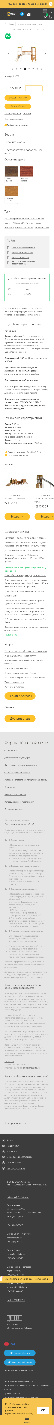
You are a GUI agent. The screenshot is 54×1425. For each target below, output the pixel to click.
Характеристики (12, 113)
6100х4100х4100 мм (15, 142)
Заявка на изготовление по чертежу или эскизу (25, 780)
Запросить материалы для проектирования (23, 262)
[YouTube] (6, 1345)
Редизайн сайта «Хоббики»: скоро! (27, 4)
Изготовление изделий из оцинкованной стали (25, 651)
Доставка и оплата (13, 119)
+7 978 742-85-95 (15, 1258)
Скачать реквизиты (20, 696)
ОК (43, 1410)
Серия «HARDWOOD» (14, 223)
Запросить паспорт (20, 258)
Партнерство (14, 1162)
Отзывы (27, 113)
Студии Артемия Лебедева (20, 1328)
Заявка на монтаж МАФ (15, 794)
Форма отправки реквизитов (17, 772)
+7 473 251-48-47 (15, 1291)
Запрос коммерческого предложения (20, 765)
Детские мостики (41, 227)
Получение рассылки (13, 809)
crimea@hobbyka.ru (16, 1254)
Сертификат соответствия (23, 248)
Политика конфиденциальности (18, 1381)
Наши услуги (13, 1145)
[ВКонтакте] (13, 1345)
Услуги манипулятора (14, 687)
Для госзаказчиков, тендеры (17, 757)
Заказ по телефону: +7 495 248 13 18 (24, 452)
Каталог (11, 1140)
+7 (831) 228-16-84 (15, 1275)
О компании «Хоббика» (19, 1157)
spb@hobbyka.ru (14, 1237)
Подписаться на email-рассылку (18, 1370)
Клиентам (12, 1151)
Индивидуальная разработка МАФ (20, 656)
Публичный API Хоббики (18, 1197)
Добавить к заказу (18, 97)
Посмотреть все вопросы (15, 1123)
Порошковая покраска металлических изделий (25, 677)
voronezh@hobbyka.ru (17, 1287)
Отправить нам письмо (18, 455)
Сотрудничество (16, 1168)
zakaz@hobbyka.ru (31, 1068)
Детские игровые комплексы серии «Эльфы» (24, 218)
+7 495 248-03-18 (15, 1225)
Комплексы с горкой (24, 227)
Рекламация (9, 787)
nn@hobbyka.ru (14, 1271)
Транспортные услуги (14, 682)
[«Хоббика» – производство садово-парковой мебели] (10, 14)
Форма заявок (10, 750)
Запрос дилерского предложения (19, 802)
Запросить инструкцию (22, 253)
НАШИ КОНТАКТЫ (16, 1300)
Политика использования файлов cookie (22, 1397)
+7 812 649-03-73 (15, 1242)
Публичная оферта (12, 1393)
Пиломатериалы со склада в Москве (20, 673)
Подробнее (10, 634)
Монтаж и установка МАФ (16, 668)
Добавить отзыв (20, 718)
